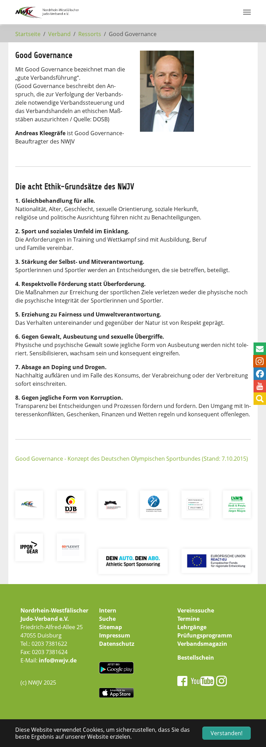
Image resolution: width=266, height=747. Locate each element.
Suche (107, 619)
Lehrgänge (191, 627)
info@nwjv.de (58, 660)
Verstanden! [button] (226, 733)
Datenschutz (116, 644)
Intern (107, 610)
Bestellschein (195, 657)
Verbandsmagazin (202, 644)
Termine (188, 619)
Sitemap (110, 627)
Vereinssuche (195, 610)
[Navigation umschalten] (247, 12)
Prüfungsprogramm (204, 635)
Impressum (114, 635)
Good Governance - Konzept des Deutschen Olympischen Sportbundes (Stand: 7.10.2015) (131, 458)
